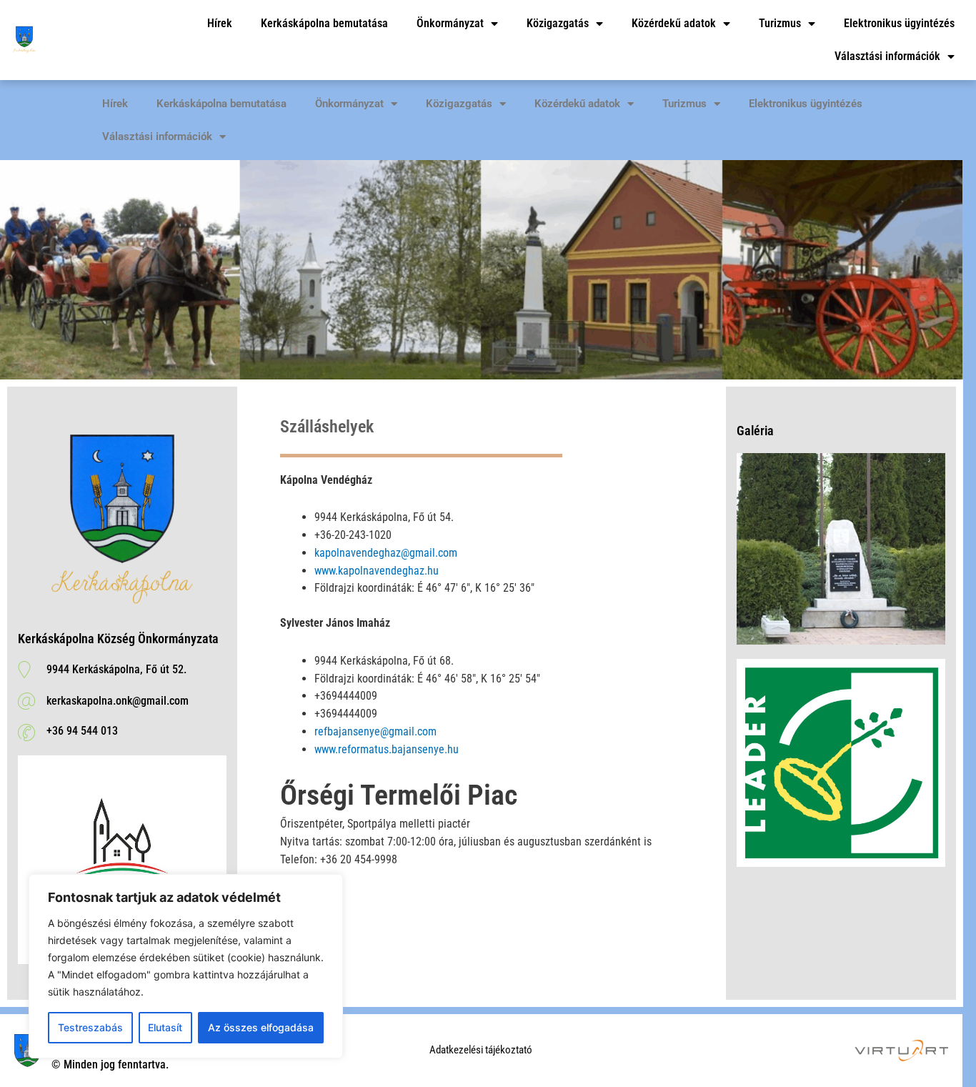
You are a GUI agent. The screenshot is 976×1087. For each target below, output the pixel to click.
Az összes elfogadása (261, 1027)
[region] (186, 966)
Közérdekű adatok (674, 23)
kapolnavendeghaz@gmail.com (385, 553)
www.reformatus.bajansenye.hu (386, 749)
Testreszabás (90, 1027)
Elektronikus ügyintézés (899, 23)
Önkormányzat (450, 23)
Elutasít (165, 1027)
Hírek (219, 23)
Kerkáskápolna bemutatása (324, 23)
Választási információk (887, 56)
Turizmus (780, 23)
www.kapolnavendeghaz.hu (376, 570)
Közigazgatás (558, 23)
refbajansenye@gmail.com (375, 731)
